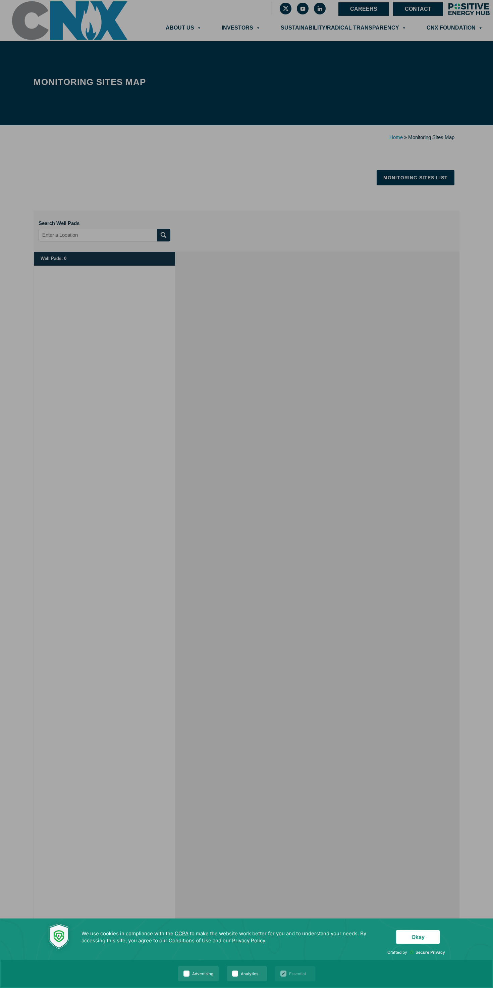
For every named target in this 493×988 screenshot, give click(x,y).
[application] (246, 953)
